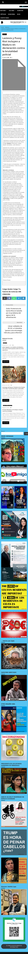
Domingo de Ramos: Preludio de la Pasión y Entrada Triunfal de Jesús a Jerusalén (13, 388)
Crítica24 (3, 14)
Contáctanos (4, 18)
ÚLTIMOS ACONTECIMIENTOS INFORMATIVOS (14, 946)
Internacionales (11, 367)
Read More (5, 361)
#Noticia (4, 34)
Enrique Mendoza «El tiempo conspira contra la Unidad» (12, 410)
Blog (18, 14)
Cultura (11, 10)
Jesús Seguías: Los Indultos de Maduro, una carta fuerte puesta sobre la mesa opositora (13, 348)
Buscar (3, 431)
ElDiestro (20, 10)
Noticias (3, 10)
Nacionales (10, 405)
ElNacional (11, 14)
